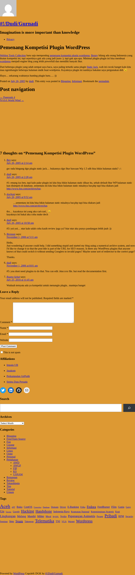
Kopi (117, 511)
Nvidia (63, 516)
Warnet (71, 521)
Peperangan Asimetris (81, 516)
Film (114, 506)
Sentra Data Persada (17, 381)
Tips (9, 486)
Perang (100, 516)
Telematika (44, 520)
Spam (19, 521)
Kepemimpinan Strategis (102, 511)
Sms (11, 521)
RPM (121, 516)
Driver (63, 507)
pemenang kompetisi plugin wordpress (70, 55)
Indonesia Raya (61, 511)
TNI (58, 521)
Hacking (27, 511)
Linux (10, 450)
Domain (54, 507)
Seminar (4, 521)
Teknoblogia (13, 483)
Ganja (121, 507)
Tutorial (11, 489)
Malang (21, 516)
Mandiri (31, 516)
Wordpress (84, 521)
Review (11, 480)
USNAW (18, 474)
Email (4, 334)
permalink (104, 81)
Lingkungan (8, 516)
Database (46, 507)
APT (13, 507)
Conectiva (37, 507)
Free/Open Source (16, 439)
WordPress (18, 573)
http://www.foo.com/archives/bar (23, 188)
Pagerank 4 (7, 97)
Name (4, 328)
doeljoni (11, 194)
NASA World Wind (12, 100)
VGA (64, 521)
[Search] (129, 408)
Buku (19, 507)
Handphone (44, 511)
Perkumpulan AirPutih (18, 376)
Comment (6, 322)
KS (15, 471)
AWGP (17, 465)
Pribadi (111, 515)
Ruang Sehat (13, 276)
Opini (10, 453)
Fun (9, 441)
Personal (11, 456)
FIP (15, 468)
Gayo (128, 507)
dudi (31, 81)
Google (16, 511)
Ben (9, 160)
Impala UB (12, 365)
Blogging (66, 81)
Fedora (91, 506)
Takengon (29, 521)
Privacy (10, 39)
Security (129, 516)
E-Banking (73, 507)
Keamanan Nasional (80, 511)
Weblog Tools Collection (13, 55)
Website (4, 340)
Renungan (12, 477)
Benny (94, 55)
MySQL (56, 517)
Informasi (77, 81)
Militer (40, 516)
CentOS (28, 507)
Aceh (5, 506)
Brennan (11, 234)
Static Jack (92, 67)
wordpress (5, 61)
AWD (16, 462)
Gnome (10, 444)
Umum (10, 492)
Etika (82, 507)
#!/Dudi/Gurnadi (19, 23)
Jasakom (11, 370)
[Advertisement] (67, 125)
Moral (48, 516)
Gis (2, 511)
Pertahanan (12, 459)
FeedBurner (103, 507)
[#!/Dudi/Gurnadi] (8, 15)
